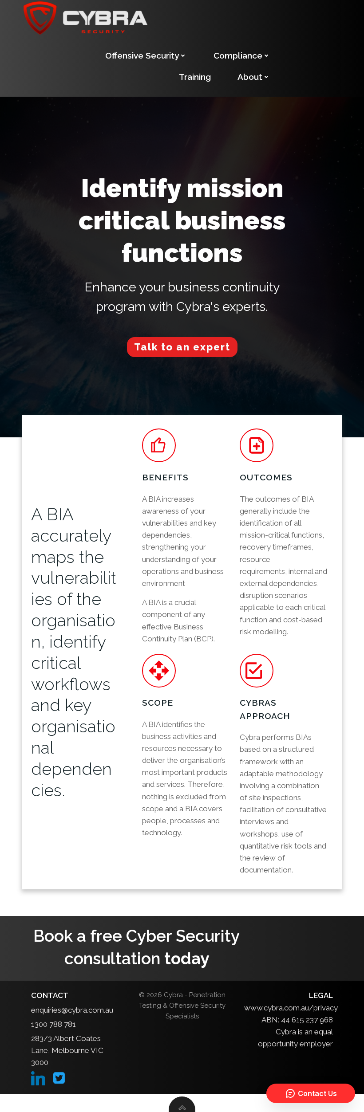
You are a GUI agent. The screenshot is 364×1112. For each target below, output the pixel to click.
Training (195, 77)
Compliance (238, 55)
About (249, 77)
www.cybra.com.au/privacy (291, 1007)
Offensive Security (142, 55)
